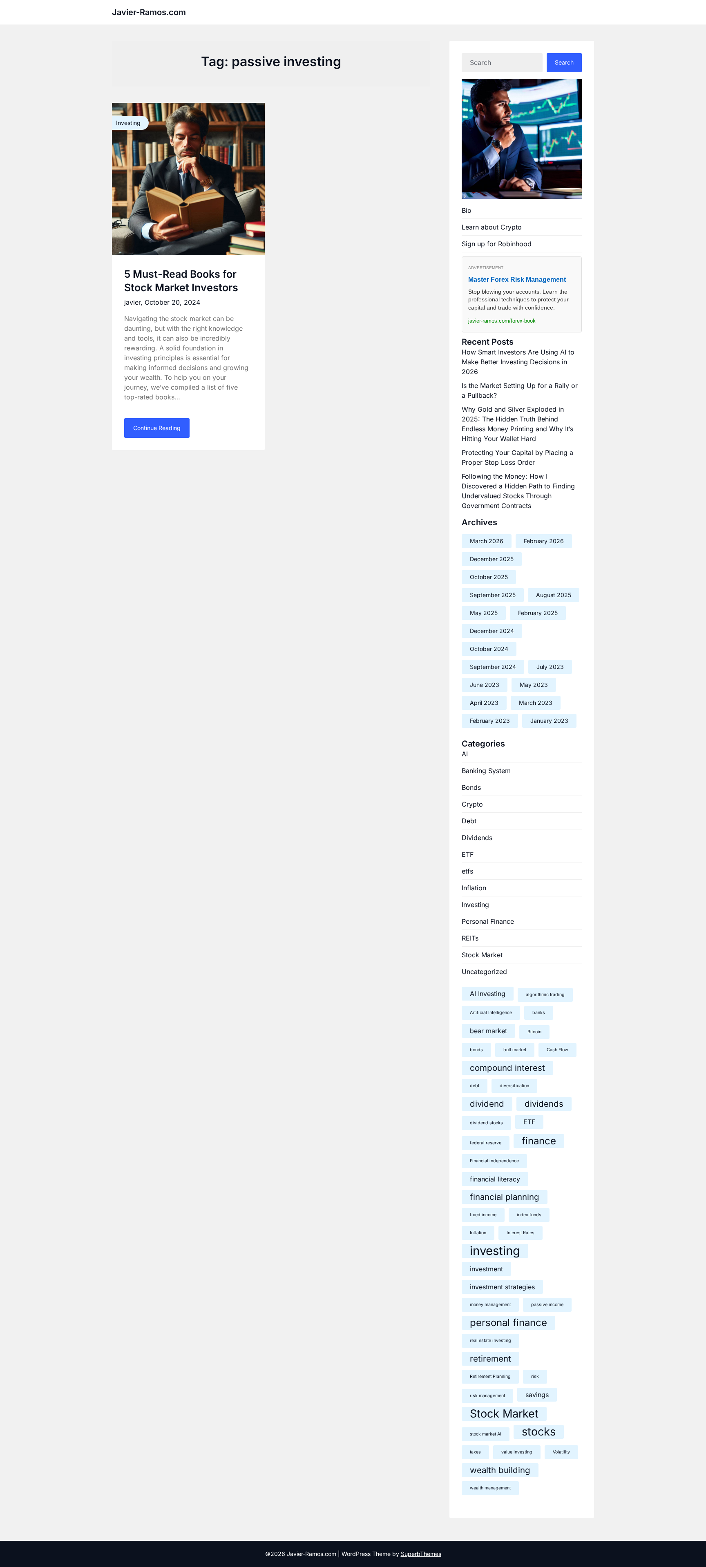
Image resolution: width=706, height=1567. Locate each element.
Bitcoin (534, 1031)
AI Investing (487, 994)
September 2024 (493, 666)
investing (495, 1251)
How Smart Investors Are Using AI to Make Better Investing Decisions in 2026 (518, 362)
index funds (529, 1214)
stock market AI (485, 1434)
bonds (476, 1049)
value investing (516, 1452)
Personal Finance (488, 921)
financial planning (504, 1197)
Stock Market (482, 955)
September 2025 (493, 594)
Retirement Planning (490, 1376)
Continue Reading (157, 427)
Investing (475, 905)
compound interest (507, 1068)
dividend (487, 1104)
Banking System (486, 771)
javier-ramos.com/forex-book (502, 321)
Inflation (474, 888)
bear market (488, 1031)
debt (474, 1085)
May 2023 (534, 684)
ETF (468, 854)
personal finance (508, 1322)
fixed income (483, 1214)
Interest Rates (520, 1232)
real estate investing (490, 1340)
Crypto (472, 804)
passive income (547, 1304)
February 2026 (544, 540)
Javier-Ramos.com (149, 12)
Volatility (561, 1452)
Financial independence (494, 1161)
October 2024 (489, 648)
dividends (544, 1104)
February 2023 (490, 720)
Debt (469, 821)
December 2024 (492, 630)
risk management (487, 1395)
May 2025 (484, 612)
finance (539, 1141)
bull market (514, 1049)
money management (490, 1304)
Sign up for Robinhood (497, 244)
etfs (467, 871)
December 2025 (492, 558)
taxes (475, 1452)
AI (465, 754)
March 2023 (535, 702)
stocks (539, 1431)
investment (486, 1269)
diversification (514, 1085)
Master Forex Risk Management (517, 279)
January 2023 (549, 720)
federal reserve (485, 1143)
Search (564, 62)
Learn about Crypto (492, 227)
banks (538, 1012)
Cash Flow (557, 1049)
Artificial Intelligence (491, 1012)
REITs (470, 938)
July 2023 (550, 666)
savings (537, 1395)
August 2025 (553, 594)
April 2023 (484, 702)
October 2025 (489, 576)
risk (535, 1376)
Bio (466, 210)
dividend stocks (486, 1123)
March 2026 (486, 540)
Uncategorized (484, 971)
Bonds (471, 787)
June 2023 (484, 684)
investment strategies (502, 1287)
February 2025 (538, 612)
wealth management (490, 1488)
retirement (490, 1358)
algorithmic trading (545, 994)
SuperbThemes (421, 1553)
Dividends (477, 838)
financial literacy (495, 1179)
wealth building (500, 1470)
